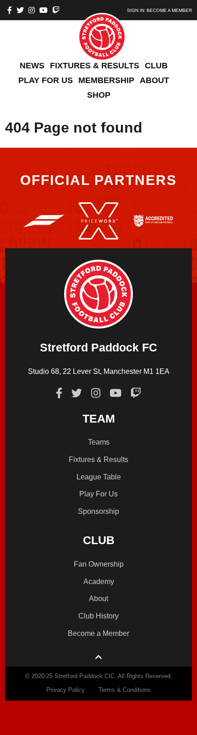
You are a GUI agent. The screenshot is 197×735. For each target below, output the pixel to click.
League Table (99, 477)
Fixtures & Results (98, 459)
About (98, 598)
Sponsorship (98, 511)
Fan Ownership (99, 564)
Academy (98, 581)
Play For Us (98, 494)
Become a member (169, 10)
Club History (98, 616)
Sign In (135, 10)
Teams (98, 442)
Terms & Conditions (124, 689)
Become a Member (98, 633)
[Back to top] (98, 657)
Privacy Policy (65, 689)
